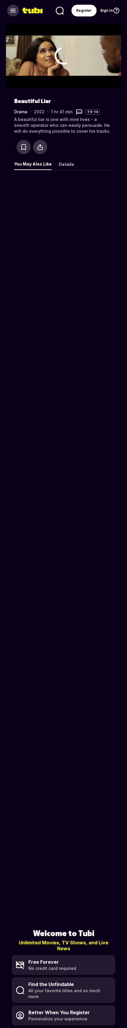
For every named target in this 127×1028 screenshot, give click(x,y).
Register (84, 10)
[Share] (40, 147)
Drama (20, 111)
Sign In (106, 10)
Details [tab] (66, 164)
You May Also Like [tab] (33, 163)
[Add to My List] (24, 147)
